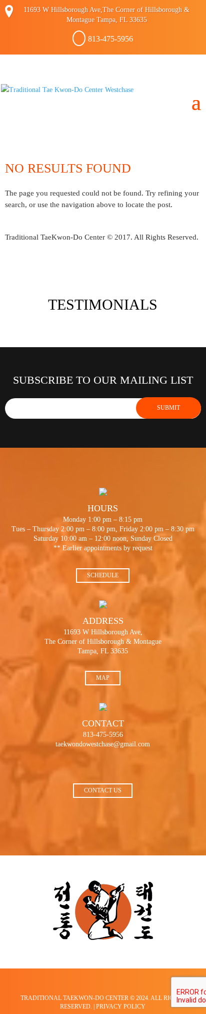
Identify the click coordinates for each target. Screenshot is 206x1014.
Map (103, 677)
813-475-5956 (110, 39)
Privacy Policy (121, 1006)
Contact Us (103, 790)
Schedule (102, 575)
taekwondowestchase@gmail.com (103, 744)
